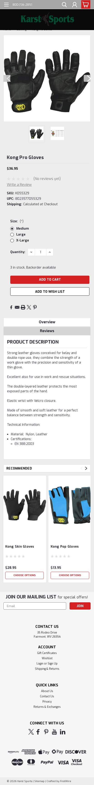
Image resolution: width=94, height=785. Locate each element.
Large (21, 234)
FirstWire (65, 781)
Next (87, 78)
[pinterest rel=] (46, 732)
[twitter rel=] (31, 732)
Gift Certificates (47, 653)
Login (40, 663)
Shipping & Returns (47, 669)
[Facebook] (11, 307)
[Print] (23, 307)
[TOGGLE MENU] (6, 5)
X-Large (22, 240)
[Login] (74, 5)
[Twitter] (29, 307)
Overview (47, 322)
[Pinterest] (35, 307)
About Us (47, 691)
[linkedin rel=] (62, 732)
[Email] (17, 307)
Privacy (47, 701)
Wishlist (47, 658)
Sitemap (39, 781)
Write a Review (19, 184)
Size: (17, 221)
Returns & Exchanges (47, 707)
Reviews (47, 330)
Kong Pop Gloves (65, 546)
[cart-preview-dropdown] (85, 4)
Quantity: (17, 252)
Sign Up (52, 663)
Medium (22, 228)
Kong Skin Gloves (19, 546)
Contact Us (47, 696)
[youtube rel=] (54, 732)
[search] (64, 5)
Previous (6, 78)
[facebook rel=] (38, 732)
